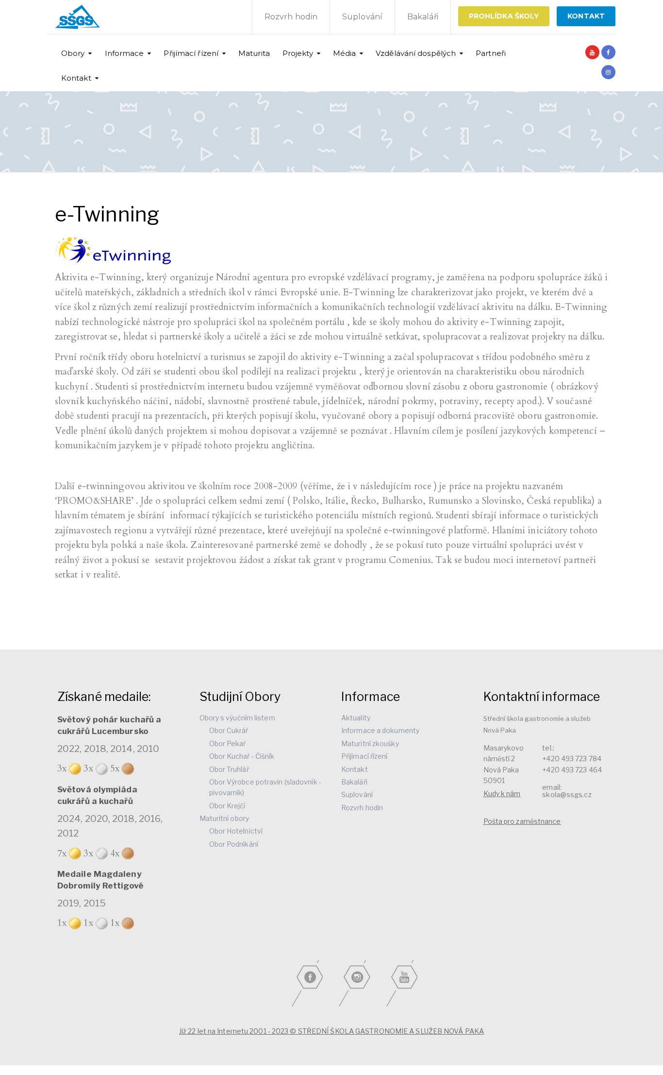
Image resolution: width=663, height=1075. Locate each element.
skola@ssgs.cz (566, 794)
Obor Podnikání (233, 844)
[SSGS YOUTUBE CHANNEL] (592, 52)
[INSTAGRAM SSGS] (608, 72)
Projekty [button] (297, 53)
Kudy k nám (502, 793)
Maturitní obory (224, 818)
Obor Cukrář (229, 730)
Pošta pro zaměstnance (522, 821)
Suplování (362, 16)
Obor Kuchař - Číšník (242, 756)
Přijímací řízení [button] (191, 53)
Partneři (491, 53)
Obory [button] (73, 53)
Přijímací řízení (364, 756)
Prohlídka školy (504, 16)
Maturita (254, 53)
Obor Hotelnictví (236, 831)
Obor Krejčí (227, 806)
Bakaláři (422, 16)
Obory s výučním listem (237, 718)
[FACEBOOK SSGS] (608, 52)
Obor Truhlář (229, 769)
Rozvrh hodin (291, 16)
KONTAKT (586, 16)
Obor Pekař (227, 743)
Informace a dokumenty (380, 730)
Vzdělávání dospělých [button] (416, 53)
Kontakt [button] (76, 78)
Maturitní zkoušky (370, 743)
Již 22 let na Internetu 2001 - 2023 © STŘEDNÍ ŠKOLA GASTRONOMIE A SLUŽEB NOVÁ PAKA (331, 1031)
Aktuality (355, 718)
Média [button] (344, 53)
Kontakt (354, 769)
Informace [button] (124, 53)
